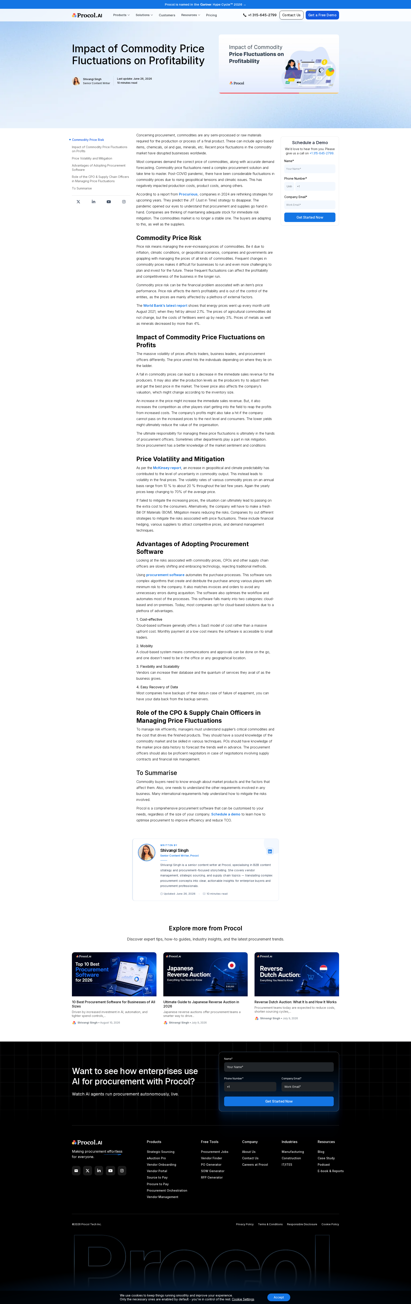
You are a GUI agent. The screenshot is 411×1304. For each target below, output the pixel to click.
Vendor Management (162, 1197)
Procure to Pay (158, 1184)
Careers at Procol (255, 1164)
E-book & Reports (331, 1171)
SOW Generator (212, 1171)
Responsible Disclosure (302, 1224)
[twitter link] (87, 1170)
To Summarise (82, 188)
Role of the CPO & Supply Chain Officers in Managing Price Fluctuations (100, 179)
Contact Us (291, 15)
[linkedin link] (99, 1170)
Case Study (326, 1158)
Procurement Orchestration (167, 1190)
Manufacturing (293, 1151)
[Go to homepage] (87, 15)
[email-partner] (76, 1170)
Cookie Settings (243, 1299)
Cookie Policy (330, 1224)
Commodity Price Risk (88, 140)
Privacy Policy (245, 1224)
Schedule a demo (225, 814)
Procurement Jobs (214, 1151)
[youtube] (110, 1170)
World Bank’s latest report (164, 305)
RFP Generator (212, 1177)
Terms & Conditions (270, 1224)
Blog (321, 1151)
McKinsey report (166, 468)
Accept (279, 1297)
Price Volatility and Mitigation (92, 158)
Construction (291, 1158)
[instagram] (122, 1170)
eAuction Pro (156, 1158)
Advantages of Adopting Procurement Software (98, 167)
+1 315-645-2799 (322, 153)
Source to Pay (157, 1177)
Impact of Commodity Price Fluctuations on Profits (99, 149)
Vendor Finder (211, 1158)
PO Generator (211, 1164)
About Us (249, 1151)
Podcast (324, 1164)
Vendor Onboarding (161, 1164)
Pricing (211, 15)
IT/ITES (287, 1164)
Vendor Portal (157, 1171)
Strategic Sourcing (160, 1151)
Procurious (188, 194)
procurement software (165, 575)
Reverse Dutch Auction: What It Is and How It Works (296, 1002)
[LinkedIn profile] (270, 851)
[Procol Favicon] (87, 1142)
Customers (167, 15)
